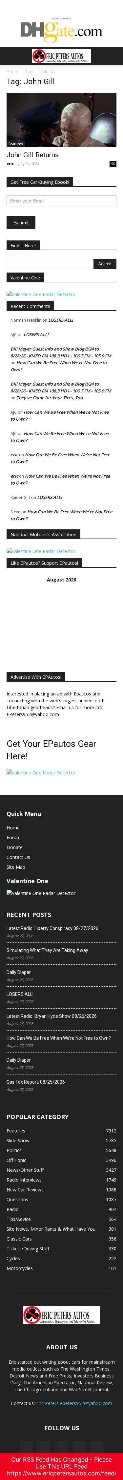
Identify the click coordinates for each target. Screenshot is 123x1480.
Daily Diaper (19, 972)
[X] (44, 1447)
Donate (15, 847)
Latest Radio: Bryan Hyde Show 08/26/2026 (52, 1016)
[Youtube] (97, 1447)
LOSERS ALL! (60, 320)
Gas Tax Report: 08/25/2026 (36, 1082)
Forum (14, 837)
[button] (11, 56)
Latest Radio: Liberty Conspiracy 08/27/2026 (52, 928)
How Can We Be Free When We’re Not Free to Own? (59, 1038)
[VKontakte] (79, 1447)
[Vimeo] (61, 1447)
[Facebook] (26, 1447)
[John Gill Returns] (61, 120)
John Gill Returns (33, 155)
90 (113, 163)
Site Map (16, 867)
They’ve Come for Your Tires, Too (49, 398)
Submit (21, 222)
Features (16, 144)
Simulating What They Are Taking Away (47, 950)
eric (10, 163)
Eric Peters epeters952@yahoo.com (74, 1403)
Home (12, 71)
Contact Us (18, 857)
